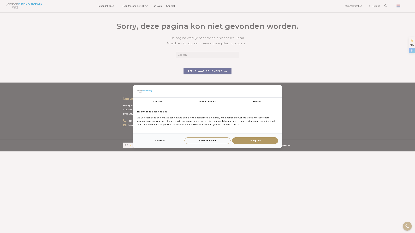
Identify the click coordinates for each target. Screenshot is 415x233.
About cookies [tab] (207, 101)
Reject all (160, 140)
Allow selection (207, 140)
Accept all (255, 140)
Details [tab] (257, 101)
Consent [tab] (158, 101)
